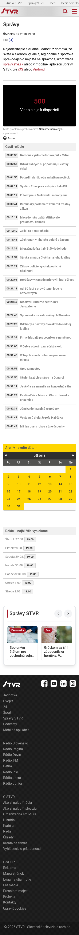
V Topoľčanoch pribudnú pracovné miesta (43, 357)
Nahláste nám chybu (51, 129)
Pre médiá (10, 885)
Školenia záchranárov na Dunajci (42, 377)
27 (50, 499)
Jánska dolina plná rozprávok (39, 408)
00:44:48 (12, 417)
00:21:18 (12, 288)
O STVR (9, 797)
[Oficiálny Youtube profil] (54, 683)
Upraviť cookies (14, 908)
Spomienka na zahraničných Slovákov (45, 315)
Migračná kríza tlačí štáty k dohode (43, 248)
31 (18, 506)
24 (18, 499)
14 (60, 484)
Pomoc (12, 138)
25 (29, 499)
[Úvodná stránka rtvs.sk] (9, 11)
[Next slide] (68, 614)
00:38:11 (12, 386)
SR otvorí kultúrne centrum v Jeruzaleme (39, 304)
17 (18, 491)
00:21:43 (12, 301)
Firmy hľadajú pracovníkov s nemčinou (45, 337)
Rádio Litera (12, 778)
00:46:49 (12, 426)
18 (29, 491)
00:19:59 (12, 257)
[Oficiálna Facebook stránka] (44, 683)
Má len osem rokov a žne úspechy (42, 426)
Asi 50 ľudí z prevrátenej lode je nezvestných (41, 291)
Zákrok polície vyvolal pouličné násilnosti (40, 268)
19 (39, 491)
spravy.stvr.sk (13, 64)
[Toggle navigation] (74, 11)
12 (39, 484)
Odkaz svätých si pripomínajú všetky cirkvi (44, 166)
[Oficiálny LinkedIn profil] (63, 683)
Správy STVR (36, 3)
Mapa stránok (13, 873)
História (9, 820)
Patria (7, 766)
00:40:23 (12, 395)
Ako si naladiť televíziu (20, 808)
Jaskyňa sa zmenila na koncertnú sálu (45, 386)
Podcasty (10, 724)
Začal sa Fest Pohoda (34, 230)
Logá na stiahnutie (17, 879)
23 (8, 499)
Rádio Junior (12, 783)
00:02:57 (12, 164)
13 (50, 484)
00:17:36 (12, 248)
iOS (20, 69)
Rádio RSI (10, 772)
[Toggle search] (65, 11)
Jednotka (10, 695)
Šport (7, 713)
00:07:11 (12, 186)
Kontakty (9, 902)
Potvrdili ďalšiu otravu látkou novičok (45, 177)
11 (29, 484)
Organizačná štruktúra (19, 814)
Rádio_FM (10, 760)
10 (18, 484)
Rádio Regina (13, 749)
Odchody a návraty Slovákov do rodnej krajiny (45, 326)
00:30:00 (12, 346)
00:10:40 (12, 230)
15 (70, 484)
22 (70, 491)
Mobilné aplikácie (16, 730)
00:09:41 (12, 204)
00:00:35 (12, 155)
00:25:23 (12, 324)
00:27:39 (12, 337)
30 (8, 506)
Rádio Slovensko (15, 743)
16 (8, 491)
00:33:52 (12, 368)
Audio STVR (14, 3)
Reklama (9, 868)
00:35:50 (12, 377)
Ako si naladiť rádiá (17, 803)
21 (60, 491)
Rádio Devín (12, 755)
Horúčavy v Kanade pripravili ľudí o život (47, 279)
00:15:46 (12, 239)
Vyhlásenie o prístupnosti (22, 849)
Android (39, 69)
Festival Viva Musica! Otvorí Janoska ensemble (44, 397)
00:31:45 (12, 355)
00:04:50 (12, 177)
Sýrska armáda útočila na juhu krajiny (45, 257)
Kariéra (8, 826)
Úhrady (8, 837)
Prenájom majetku (16, 891)
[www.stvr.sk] (11, 684)
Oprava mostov (30, 368)
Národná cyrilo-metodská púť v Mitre (44, 155)
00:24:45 (12, 315)
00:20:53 (12, 279)
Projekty (9, 897)
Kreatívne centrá (15, 843)
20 (50, 491)
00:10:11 (12, 217)
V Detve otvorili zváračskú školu (41, 346)
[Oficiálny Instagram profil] (73, 683)
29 (70, 499)
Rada (7, 831)
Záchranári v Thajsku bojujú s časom (44, 239)
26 (39, 499)
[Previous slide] (58, 614)
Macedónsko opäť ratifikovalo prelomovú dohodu (40, 220)
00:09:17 (12, 195)
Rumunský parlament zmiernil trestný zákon (45, 206)
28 (60, 499)
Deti (53, 3)
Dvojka (8, 701)
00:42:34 (12, 408)
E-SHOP (9, 862)
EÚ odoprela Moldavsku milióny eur (43, 195)
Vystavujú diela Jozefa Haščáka (41, 417)
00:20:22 (12, 266)
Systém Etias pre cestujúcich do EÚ (43, 186)
